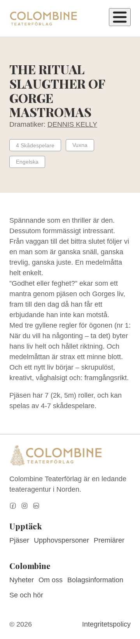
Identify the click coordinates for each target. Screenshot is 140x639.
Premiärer (109, 540)
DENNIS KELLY (72, 124)
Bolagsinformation (95, 580)
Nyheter (21, 580)
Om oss (50, 580)
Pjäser (19, 540)
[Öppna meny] (120, 17)
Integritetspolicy (106, 624)
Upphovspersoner (61, 540)
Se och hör (26, 595)
